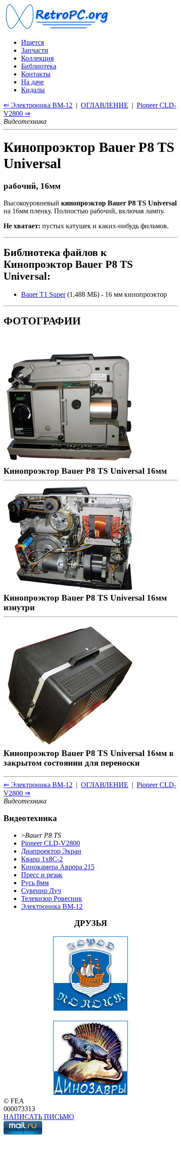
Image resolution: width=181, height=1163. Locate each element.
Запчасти (34, 50)
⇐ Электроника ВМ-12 (38, 105)
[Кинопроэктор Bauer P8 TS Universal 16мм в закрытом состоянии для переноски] (69, 743)
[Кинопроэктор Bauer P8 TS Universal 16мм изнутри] (69, 588)
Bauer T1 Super (43, 294)
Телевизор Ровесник (51, 898)
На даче (32, 82)
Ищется (32, 42)
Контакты (36, 74)
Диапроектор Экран (51, 851)
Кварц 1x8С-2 (42, 859)
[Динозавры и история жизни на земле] (90, 1093)
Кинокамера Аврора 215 (57, 867)
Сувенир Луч (41, 890)
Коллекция (37, 58)
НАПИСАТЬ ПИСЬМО (39, 1116)
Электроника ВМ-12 (52, 906)
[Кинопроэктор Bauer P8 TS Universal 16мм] (69, 461)
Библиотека (38, 66)
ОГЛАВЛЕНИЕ (104, 105)
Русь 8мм (35, 882)
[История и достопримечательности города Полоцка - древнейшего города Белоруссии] (90, 1008)
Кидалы (33, 90)
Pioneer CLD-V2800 (50, 843)
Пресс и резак (41, 875)
